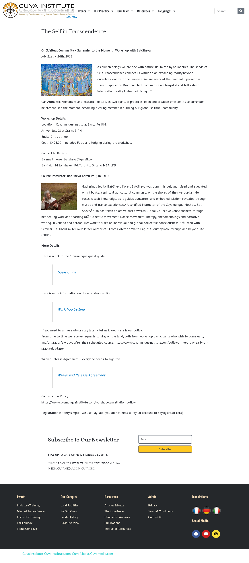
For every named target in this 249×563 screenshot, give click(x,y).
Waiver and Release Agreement (81, 375)
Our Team (123, 11)
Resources (143, 11)
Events (82, 11)
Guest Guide (66, 272)
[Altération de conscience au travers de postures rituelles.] (196, 510)
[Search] (241, 11)
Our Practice (102, 11)
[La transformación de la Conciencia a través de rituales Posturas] (216, 510)
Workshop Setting (71, 309)
